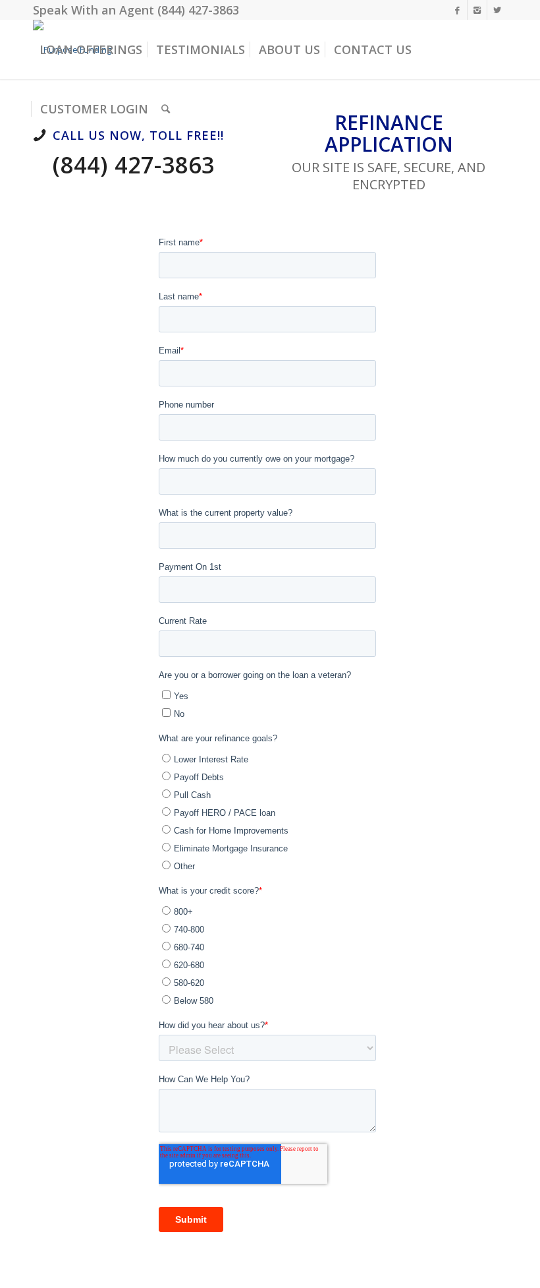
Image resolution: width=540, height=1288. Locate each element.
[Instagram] (477, 10)
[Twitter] (497, 10)
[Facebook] (457, 10)
